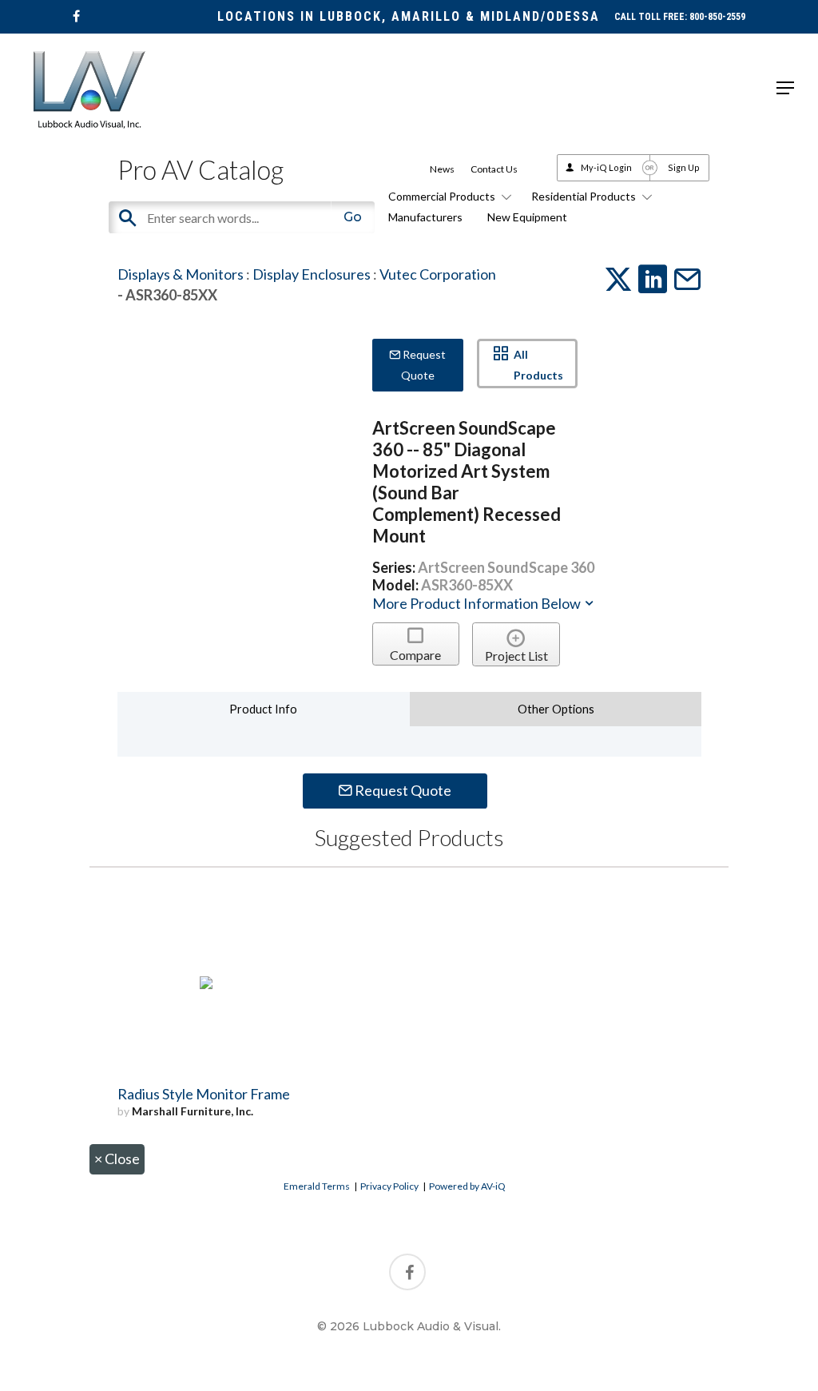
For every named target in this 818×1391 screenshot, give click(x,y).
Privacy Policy (389, 1186)
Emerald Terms (317, 1186)
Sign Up (684, 167)
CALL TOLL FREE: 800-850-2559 (679, 16)
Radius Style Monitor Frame (203, 1094)
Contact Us (494, 169)
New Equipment (527, 217)
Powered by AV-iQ (467, 1186)
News (442, 169)
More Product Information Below (477, 603)
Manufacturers (425, 217)
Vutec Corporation (437, 274)
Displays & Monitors (180, 274)
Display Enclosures (311, 274)
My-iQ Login (606, 167)
